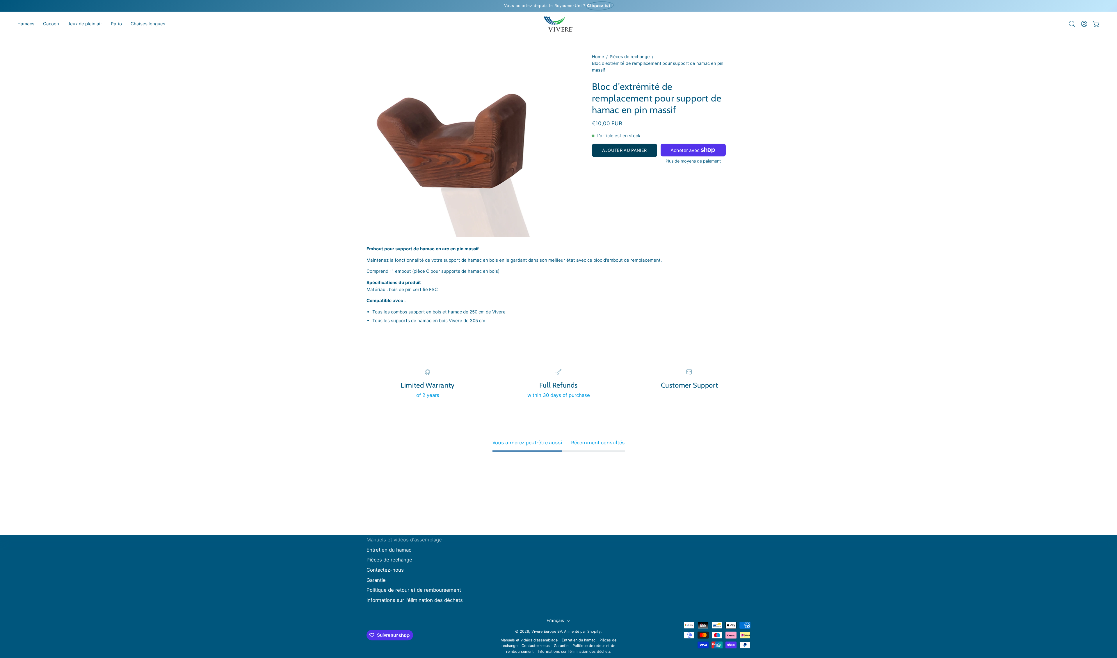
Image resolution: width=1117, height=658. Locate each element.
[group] (558, 6)
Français (555, 620)
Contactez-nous (385, 570)
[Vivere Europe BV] (558, 24)
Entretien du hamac (389, 550)
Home (598, 56)
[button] (26, 24)
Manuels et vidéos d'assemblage (404, 540)
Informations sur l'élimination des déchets (415, 600)
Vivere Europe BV (546, 631)
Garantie (376, 580)
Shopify (594, 631)
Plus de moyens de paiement (693, 160)
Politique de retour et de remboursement (414, 590)
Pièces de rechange (630, 56)
